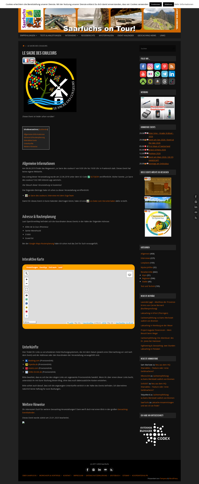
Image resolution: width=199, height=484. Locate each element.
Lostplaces (145, 262)
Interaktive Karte (30, 140)
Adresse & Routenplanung (34, 137)
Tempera (163, 478)
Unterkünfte (28, 143)
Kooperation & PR (140, 475)
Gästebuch (115, 475)
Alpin (144, 275)
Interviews (145, 258)
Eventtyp (43, 267)
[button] (27, 279)
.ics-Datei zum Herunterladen (102, 201)
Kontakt (67, 475)
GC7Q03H (95, 176)
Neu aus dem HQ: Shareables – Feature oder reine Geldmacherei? (156, 368)
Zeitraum (53, 267)
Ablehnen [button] (168, 4)
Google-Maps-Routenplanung (41, 243)
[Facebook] (196, 196)
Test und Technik (148, 286)
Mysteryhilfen (147, 267)
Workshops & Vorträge (49, 475)
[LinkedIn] (196, 207)
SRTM (104, 323)
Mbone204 (145, 376)
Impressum (78, 475)
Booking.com (34, 360)
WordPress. (173, 478)
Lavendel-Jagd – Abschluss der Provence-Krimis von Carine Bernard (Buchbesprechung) (158, 305)
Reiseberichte (147, 272)
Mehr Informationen (183, 4)
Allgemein (145, 253)
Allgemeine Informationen (34, 134)
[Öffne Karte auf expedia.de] (27, 308)
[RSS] (196, 217)
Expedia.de (33, 364)
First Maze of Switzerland (159, 146)
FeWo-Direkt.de (35, 372)
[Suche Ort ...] (27, 273)
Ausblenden (43, 129)
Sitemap (125, 475)
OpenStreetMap (88, 323)
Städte (145, 281)
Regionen (146, 278)
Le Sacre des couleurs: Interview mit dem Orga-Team (51, 195)
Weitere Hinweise (30, 146)
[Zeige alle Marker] (27, 295)
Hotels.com (33, 368)
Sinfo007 (144, 383)
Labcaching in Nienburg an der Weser (157, 325)
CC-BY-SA (129, 323)
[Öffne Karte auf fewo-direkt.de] (27, 316)
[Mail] (196, 212)
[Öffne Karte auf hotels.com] (27, 312)
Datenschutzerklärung (96, 475)
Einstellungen (32, 267)
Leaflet (71, 323)
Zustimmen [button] (155, 4)
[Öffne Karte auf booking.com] (27, 304)
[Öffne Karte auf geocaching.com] (27, 299)
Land (60, 267)
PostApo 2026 (155, 153)
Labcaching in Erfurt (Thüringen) (154, 313)
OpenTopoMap (120, 323)
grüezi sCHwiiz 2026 (157, 149)
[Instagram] (196, 202)
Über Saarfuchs (29, 475)
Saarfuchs (145, 402)
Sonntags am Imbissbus (159, 163)
